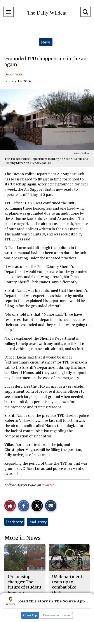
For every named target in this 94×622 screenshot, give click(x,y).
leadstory (14, 521)
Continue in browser (57, 615)
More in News (22, 538)
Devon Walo (13, 74)
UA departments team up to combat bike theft (68, 584)
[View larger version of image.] (47, 119)
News (46, 42)
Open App (30, 615)
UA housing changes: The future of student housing (25, 584)
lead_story (37, 521)
